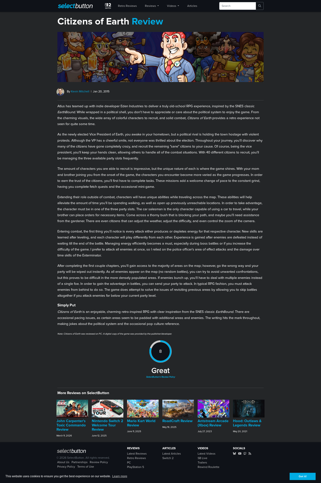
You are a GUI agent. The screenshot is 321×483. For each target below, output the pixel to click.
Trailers (202, 462)
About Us (63, 462)
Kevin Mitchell (80, 91)
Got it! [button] (303, 476)
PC (129, 462)
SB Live (202, 458)
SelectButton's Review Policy (160, 377)
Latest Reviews (137, 453)
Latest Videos (206, 453)
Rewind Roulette (208, 467)
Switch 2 (168, 458)
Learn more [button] (119, 476)
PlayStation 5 (135, 467)
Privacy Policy (66, 466)
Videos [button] (172, 5)
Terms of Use (85, 466)
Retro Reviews (127, 5)
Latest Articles (171, 453)
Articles (192, 5)
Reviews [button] (151, 5)
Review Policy (99, 462)
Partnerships (79, 462)
